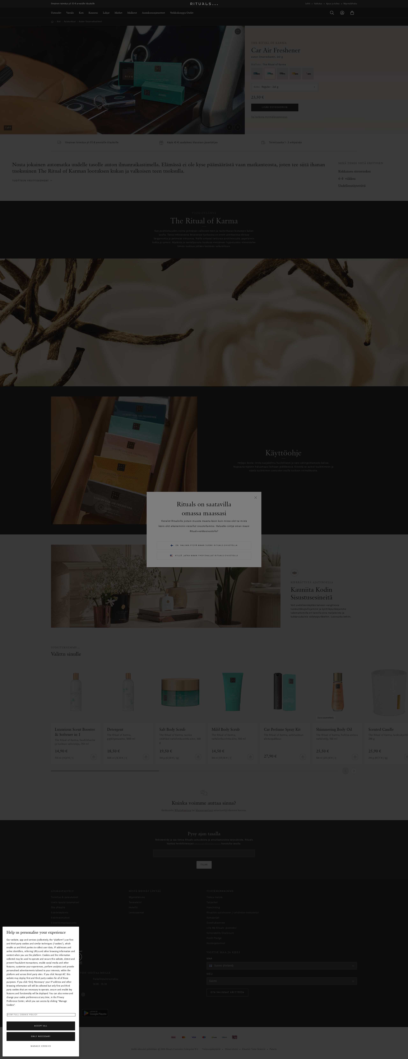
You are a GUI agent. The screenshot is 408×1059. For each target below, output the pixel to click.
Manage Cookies (41, 1046)
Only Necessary (41, 1036)
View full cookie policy (22, 1015)
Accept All (40, 1026)
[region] (41, 991)
